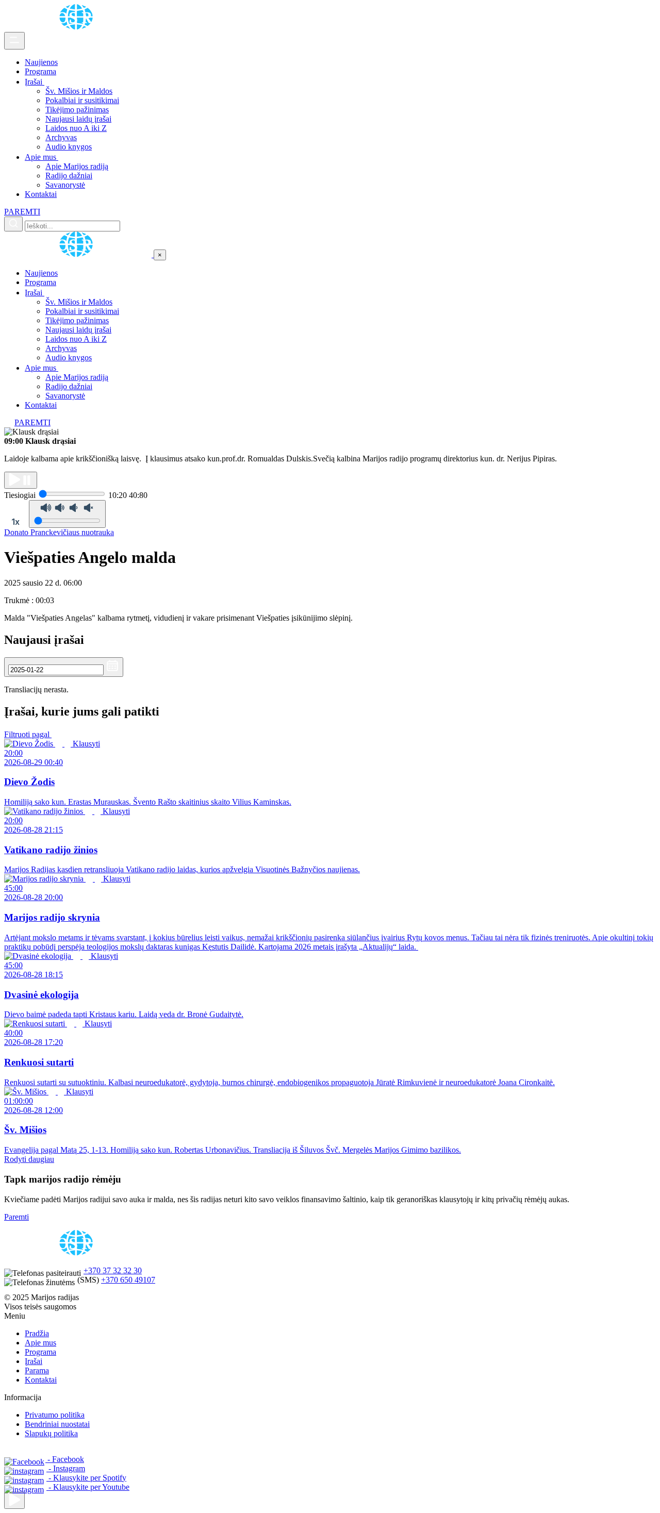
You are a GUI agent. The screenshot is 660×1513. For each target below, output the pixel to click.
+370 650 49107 (128, 1279)
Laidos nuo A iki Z (76, 128)
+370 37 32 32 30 (113, 1270)
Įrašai (34, 81)
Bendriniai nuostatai (57, 1424)
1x (15, 522)
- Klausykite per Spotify (86, 1477)
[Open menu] (14, 40)
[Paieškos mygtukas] (13, 224)
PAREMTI (22, 211)
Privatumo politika (55, 1414)
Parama (37, 1370)
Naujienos (41, 62)
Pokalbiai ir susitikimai (82, 100)
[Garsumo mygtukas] (67, 514)
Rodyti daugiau (29, 1159)
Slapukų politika (51, 1433)
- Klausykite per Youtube (87, 1487)
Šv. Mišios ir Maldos (78, 91)
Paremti (16, 1216)
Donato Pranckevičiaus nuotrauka (59, 532)
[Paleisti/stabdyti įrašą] (20, 480)
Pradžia (37, 1333)
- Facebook (64, 1459)
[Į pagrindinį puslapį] (79, 254)
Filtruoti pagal (28, 734)
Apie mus (41, 157)
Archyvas (61, 137)
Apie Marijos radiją (76, 166)
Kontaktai (41, 194)
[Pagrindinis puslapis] (78, 27)
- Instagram (65, 1468)
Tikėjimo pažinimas (77, 109)
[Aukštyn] (14, 1500)
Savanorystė (65, 184)
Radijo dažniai (68, 175)
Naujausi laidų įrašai (78, 118)
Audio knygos (68, 146)
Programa (40, 71)
